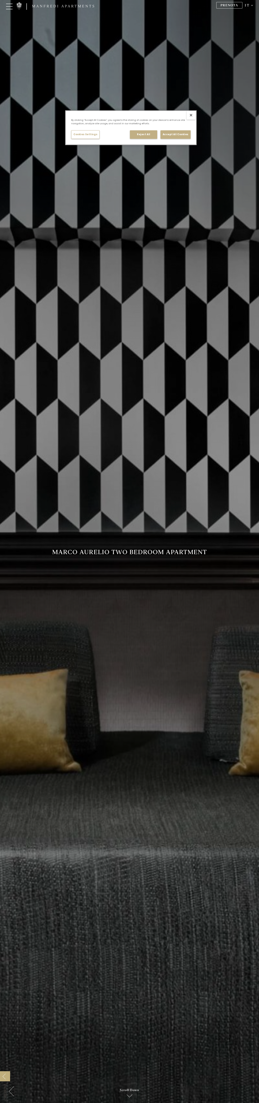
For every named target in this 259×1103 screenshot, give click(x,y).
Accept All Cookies (175, 134)
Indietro (5, 1092)
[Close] (191, 115)
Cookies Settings (85, 134)
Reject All (143, 134)
